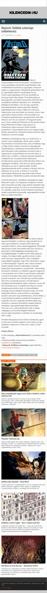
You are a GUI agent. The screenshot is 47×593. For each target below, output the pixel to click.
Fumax (29, 355)
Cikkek (24, 355)
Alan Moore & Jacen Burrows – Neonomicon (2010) (19, 566)
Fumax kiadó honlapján (10, 348)
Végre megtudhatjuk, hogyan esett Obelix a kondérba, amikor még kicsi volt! (23, 394)
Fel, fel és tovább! (6, 587)
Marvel (35, 355)
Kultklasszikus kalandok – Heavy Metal (15, 482)
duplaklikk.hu (6, 343)
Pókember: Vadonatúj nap (10, 439)
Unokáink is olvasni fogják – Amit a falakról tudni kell (20, 523)
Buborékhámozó (15, 355)
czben (18, 35)
